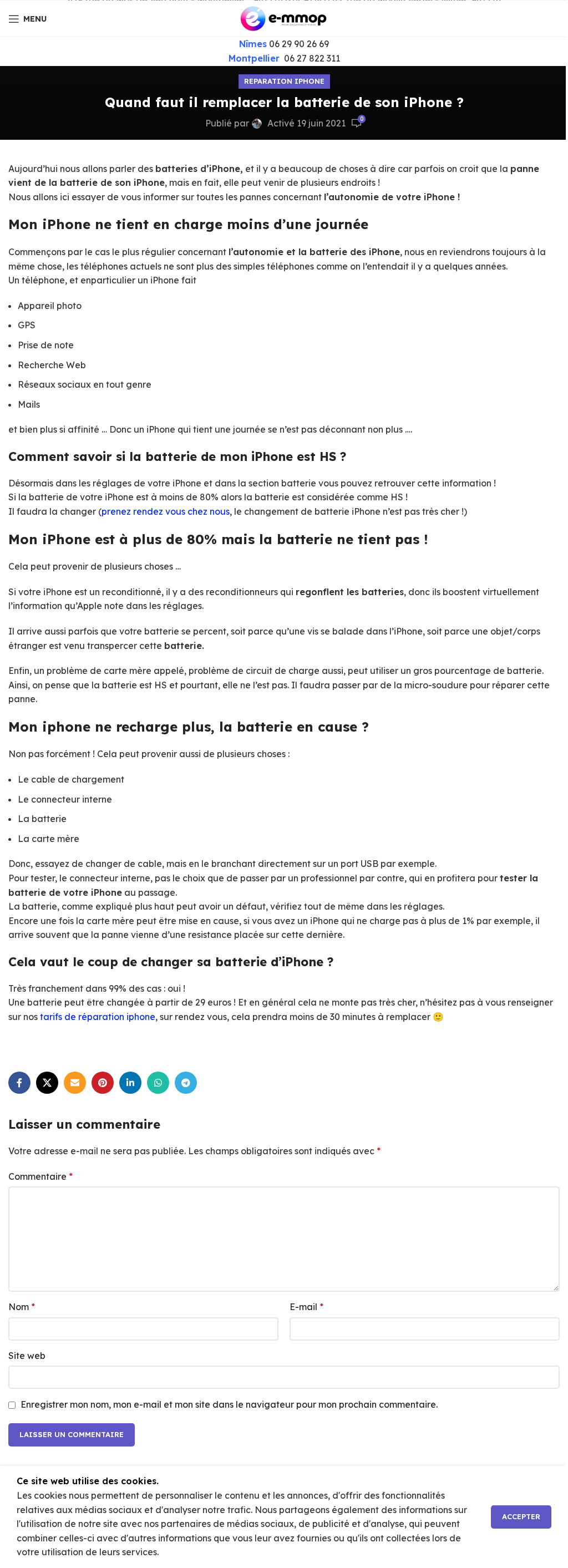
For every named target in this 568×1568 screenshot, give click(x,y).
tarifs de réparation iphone (96, 1016)
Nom (21, 1306)
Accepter (521, 1516)
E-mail (306, 1306)
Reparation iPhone (284, 81)
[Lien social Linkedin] (130, 1083)
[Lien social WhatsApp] (158, 1083)
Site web (26, 1355)
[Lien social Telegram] (186, 1083)
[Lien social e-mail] (75, 1083)
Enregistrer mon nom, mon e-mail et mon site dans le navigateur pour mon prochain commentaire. (229, 1404)
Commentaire (40, 1176)
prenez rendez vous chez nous (166, 511)
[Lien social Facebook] (19, 1083)
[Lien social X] (47, 1083)
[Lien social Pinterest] (103, 1083)
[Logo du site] (284, 17)
